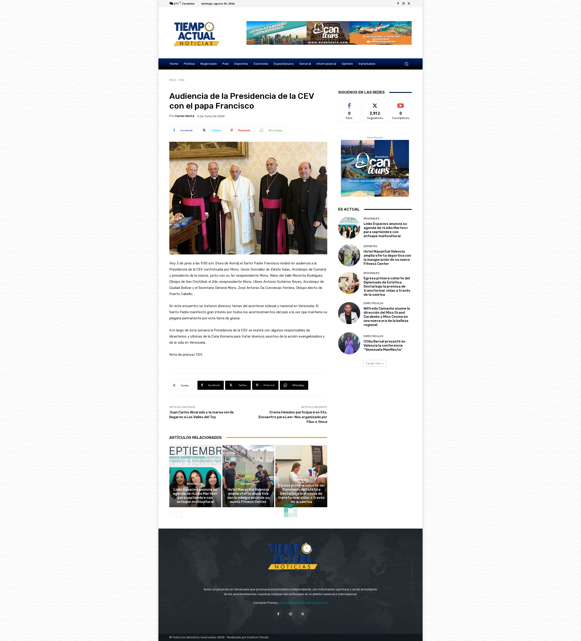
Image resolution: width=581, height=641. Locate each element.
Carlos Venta (184, 115)
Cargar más (373, 363)
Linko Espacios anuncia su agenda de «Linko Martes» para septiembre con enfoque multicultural (195, 495)
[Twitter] (409, 3)
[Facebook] (398, 3)
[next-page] (179, 515)
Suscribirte (400, 103)
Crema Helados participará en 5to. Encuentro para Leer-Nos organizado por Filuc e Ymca (292, 417)
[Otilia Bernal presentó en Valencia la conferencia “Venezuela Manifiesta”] (349, 343)
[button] (406, 64)
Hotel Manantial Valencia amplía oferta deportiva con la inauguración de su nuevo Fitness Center (248, 495)
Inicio (172, 80)
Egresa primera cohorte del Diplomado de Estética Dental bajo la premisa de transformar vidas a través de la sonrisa (301, 493)
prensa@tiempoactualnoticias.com (303, 602)
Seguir (375, 103)
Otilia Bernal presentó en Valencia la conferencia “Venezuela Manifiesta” (384, 345)
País (181, 80)
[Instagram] (403, 3)
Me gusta (349, 103)
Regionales (195, 484)
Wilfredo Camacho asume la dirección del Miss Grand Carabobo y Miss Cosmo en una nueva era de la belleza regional (387, 316)
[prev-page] (172, 515)
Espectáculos (373, 303)
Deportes (248, 484)
